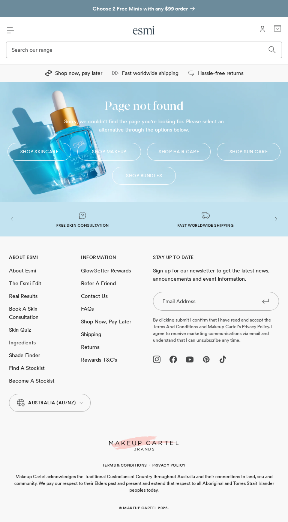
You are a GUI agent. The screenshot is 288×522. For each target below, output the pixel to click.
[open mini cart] (277, 28)
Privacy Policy (169, 465)
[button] (12, 219)
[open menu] (10, 30)
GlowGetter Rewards (106, 271)
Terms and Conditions (176, 326)
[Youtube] (190, 359)
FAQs (87, 309)
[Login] (262, 29)
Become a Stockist (31, 381)
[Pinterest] (206, 359)
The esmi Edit (25, 283)
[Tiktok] (222, 359)
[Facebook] (173, 359)
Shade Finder (24, 355)
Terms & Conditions (124, 465)
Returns (90, 347)
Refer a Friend (98, 283)
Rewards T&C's (99, 360)
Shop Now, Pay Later (106, 322)
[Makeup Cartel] (144, 443)
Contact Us (94, 296)
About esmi (22, 271)
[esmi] (144, 30)
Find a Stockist (27, 368)
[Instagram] (156, 359)
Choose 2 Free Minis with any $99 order (140, 9)
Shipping (91, 334)
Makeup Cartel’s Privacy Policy (238, 326)
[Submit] (265, 300)
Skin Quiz (20, 330)
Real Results (23, 296)
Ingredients (22, 343)
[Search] (272, 49)
